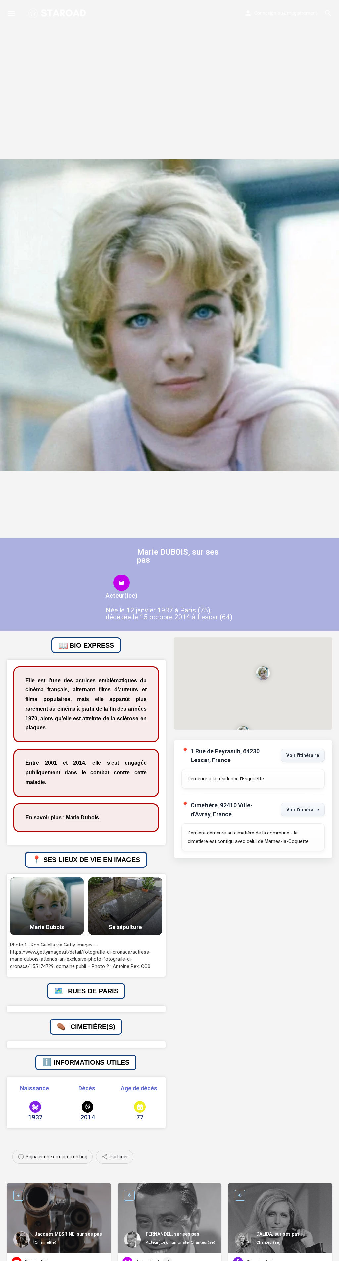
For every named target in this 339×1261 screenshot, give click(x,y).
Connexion (265, 13)
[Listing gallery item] (47, 906)
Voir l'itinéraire (302, 755)
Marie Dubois (82, 817)
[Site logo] (58, 13)
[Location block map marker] (263, 673)
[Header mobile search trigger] (328, 13)
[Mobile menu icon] (11, 13)
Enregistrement (300, 13)
